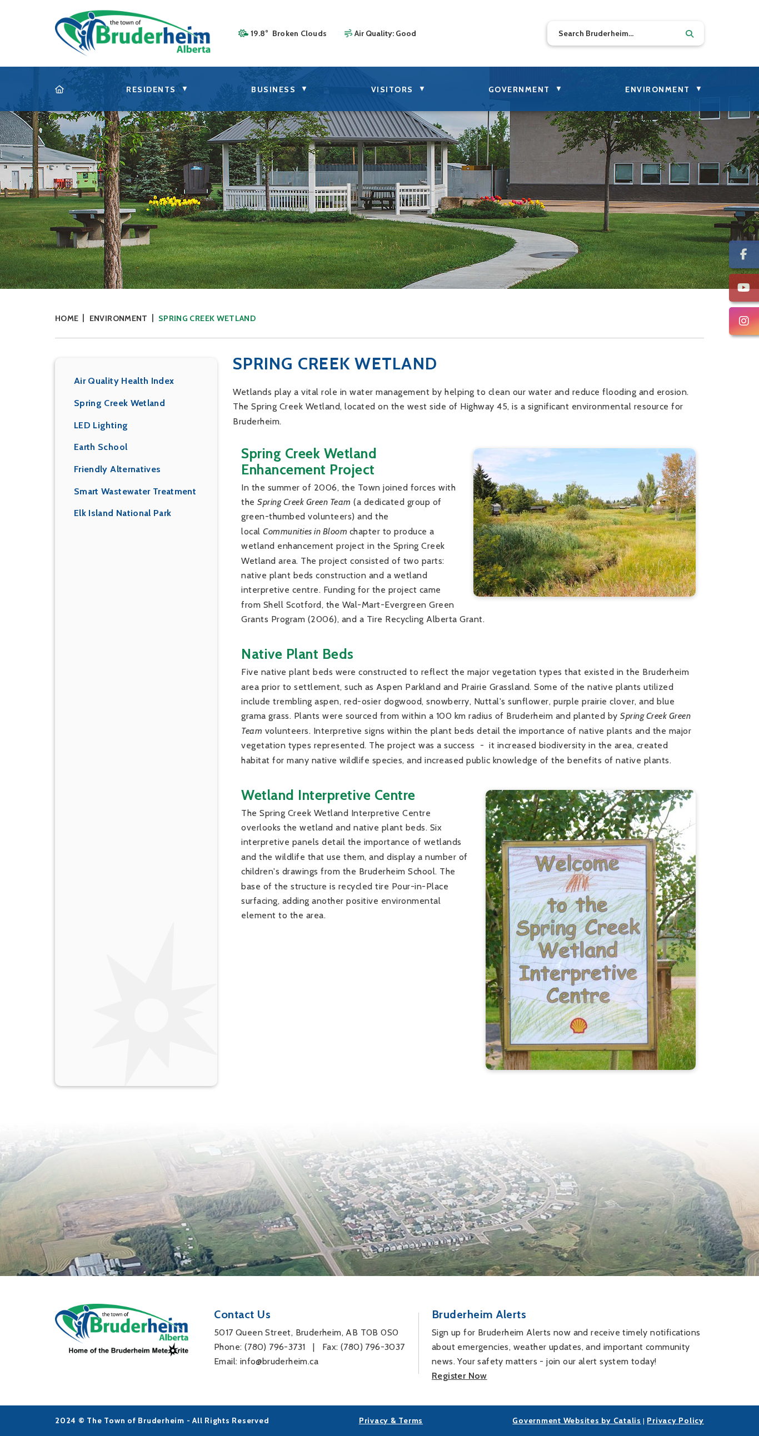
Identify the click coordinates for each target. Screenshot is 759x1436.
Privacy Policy (675, 1420)
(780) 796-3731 (275, 1347)
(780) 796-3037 (373, 1347)
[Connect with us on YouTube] (744, 288)
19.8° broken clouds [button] (289, 33)
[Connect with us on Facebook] (744, 254)
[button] (689, 33)
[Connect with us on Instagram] (744, 321)
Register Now (459, 1375)
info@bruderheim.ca (279, 1361)
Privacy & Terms (391, 1420)
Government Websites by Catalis (576, 1420)
